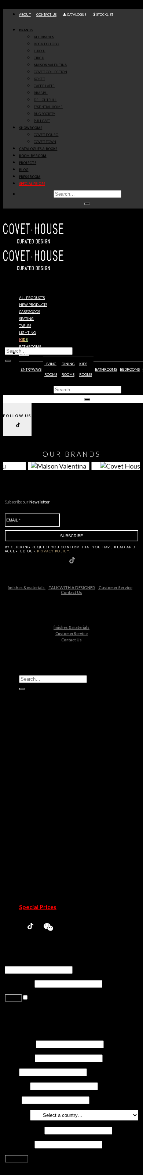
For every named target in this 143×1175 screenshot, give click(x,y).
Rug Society (48, 836)
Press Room (29, 177)
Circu (40, 780)
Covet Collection (55, 794)
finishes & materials (26, 587)
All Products (32, 298)
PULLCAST (42, 121)
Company (17, 1085)
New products (33, 305)
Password (19, 983)
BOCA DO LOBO (46, 44)
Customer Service (115, 587)
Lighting (27, 333)
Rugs (24, 354)
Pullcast (44, 843)
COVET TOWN (45, 142)
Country (17, 1114)
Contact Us (71, 592)
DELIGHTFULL (45, 100)
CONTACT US (46, 15)
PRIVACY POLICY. (53, 551)
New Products (38, 752)
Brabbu (43, 815)
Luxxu (41, 773)
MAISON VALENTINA (50, 65)
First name (20, 1043)
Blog (24, 170)
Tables (25, 326)
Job (11, 1071)
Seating (26, 319)
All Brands (44, 37)
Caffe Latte (48, 808)
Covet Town (49, 864)
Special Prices (37, 906)
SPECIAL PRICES (32, 184)
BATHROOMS (106, 369)
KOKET (39, 79)
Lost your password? (30, 1014)
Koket (42, 801)
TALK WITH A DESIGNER (71, 587)
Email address (24, 1129)
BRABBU (41, 93)
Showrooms (30, 128)
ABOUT (25, 15)
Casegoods (29, 312)
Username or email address (40, 962)
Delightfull (47, 822)
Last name (19, 1057)
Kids (23, 340)
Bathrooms (30, 347)
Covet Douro (46, 135)
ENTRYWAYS (31, 369)
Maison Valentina (55, 787)
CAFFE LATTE (44, 86)
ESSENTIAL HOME (48, 107)
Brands (26, 30)
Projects (27, 163)
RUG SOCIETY (44, 114)
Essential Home (53, 829)
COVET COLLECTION (50, 72)
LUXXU (39, 51)
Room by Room (33, 156)
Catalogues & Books (38, 149)
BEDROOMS (130, 369)
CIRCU (39, 58)
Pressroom (34, 899)
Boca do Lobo (51, 766)
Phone (13, 1099)
